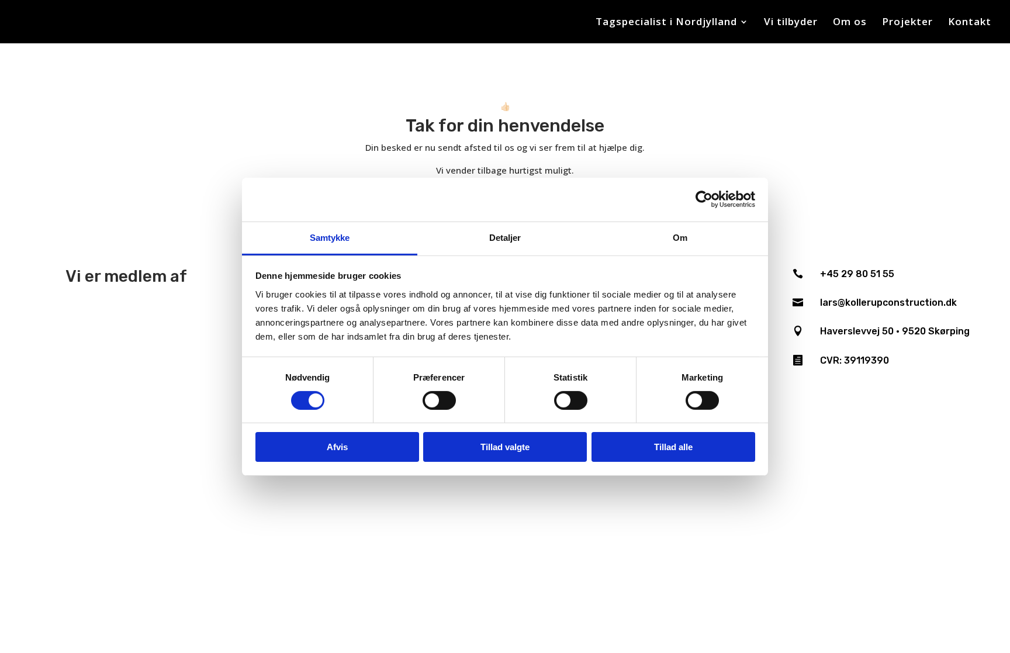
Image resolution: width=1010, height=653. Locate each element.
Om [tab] (680, 237)
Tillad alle (673, 447)
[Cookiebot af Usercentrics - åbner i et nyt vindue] (704, 199)
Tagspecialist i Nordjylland (666, 23)
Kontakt (969, 23)
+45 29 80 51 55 (857, 273)
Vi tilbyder (791, 23)
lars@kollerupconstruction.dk (888, 302)
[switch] (439, 400)
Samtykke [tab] (330, 237)
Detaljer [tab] (505, 237)
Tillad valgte (505, 447)
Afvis (337, 447)
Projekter (907, 23)
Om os (850, 23)
